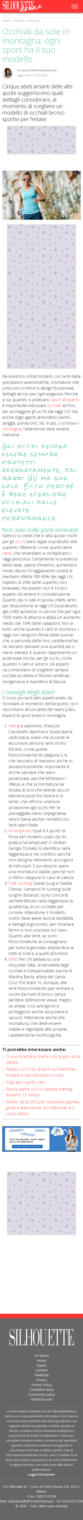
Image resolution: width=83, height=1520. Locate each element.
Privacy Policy (41, 1384)
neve (6, 553)
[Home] (25, 6)
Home (7, 20)
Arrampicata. (20, 830)
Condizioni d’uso (42, 1389)
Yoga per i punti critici (25, 1082)
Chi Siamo (41, 1355)
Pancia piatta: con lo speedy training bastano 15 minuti (39, 1092)
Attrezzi (33, 20)
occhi (20, 541)
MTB (13, 959)
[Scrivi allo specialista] (41, 1139)
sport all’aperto (65, 399)
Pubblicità (41, 1375)
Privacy (41, 1380)
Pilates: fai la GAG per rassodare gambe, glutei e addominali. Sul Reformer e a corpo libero (43, 1107)
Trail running (20, 883)
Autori (41, 1360)
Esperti (41, 1365)
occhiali (53, 405)
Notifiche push (41, 1399)
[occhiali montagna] (41, 195)
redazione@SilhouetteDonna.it (30, 1501)
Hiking (14, 726)
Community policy (41, 1394)
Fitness (19, 20)
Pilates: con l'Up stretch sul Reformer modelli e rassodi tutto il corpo (41, 1072)
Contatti (41, 1370)
